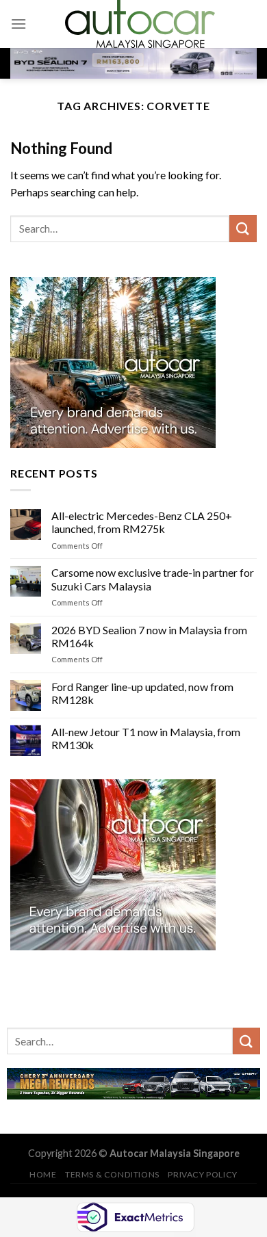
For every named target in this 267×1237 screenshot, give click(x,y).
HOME (42, 1174)
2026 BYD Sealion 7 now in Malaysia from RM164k (149, 636)
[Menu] (18, 23)
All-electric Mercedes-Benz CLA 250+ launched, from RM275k (141, 522)
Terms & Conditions (112, 1174)
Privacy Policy (203, 1174)
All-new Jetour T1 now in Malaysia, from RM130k (145, 738)
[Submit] (243, 228)
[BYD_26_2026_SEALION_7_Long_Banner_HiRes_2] (133, 62)
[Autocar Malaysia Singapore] (139, 24)
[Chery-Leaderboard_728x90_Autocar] (133, 1082)
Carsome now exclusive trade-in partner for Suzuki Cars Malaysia (152, 579)
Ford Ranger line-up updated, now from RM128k (142, 693)
